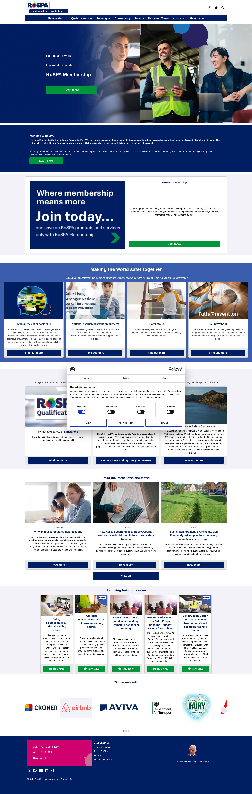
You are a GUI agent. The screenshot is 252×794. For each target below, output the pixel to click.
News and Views (158, 18)
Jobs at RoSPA (101, 751)
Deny (88, 423)
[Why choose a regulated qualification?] (58, 502)
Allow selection (126, 423)
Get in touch (40, 758)
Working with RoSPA (103, 760)
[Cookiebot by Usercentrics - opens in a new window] (170, 369)
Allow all (164, 423)
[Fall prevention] (218, 300)
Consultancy (122, 18)
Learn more (46, 160)
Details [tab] (126, 378)
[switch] (111, 412)
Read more (58, 564)
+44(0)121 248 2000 (44, 752)
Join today (174, 244)
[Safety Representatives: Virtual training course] (57, 605)
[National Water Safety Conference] (194, 405)
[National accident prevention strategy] (95, 300)
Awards (139, 18)
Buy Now (58, 668)
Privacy (97, 755)
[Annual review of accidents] (33, 300)
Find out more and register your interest (126, 460)
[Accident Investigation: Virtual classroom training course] (91, 604)
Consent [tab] (87, 378)
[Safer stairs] (156, 300)
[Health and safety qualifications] (58, 407)
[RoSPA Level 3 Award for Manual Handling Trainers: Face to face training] (126, 604)
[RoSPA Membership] (77, 215)
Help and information (103, 747)
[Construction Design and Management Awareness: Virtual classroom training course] (195, 604)
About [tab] (165, 378)
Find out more (34, 352)
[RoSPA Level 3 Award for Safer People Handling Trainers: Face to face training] (161, 604)
